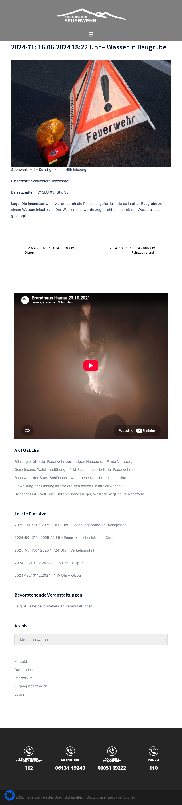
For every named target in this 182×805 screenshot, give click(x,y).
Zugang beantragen (30, 686)
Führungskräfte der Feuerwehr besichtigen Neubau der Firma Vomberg (73, 461)
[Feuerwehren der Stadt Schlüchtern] (91, 15)
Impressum (23, 678)
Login (19, 694)
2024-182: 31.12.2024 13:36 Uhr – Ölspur (48, 563)
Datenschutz (25, 669)
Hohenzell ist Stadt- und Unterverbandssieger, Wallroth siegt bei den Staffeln (79, 494)
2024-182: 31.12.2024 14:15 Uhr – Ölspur (48, 575)
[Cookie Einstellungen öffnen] (9, 799)
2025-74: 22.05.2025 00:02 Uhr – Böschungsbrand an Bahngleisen (70, 525)
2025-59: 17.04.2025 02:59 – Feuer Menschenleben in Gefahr (65, 537)
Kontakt (20, 661)
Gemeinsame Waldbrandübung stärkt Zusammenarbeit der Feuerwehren (74, 469)
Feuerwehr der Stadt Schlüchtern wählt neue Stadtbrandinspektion (70, 477)
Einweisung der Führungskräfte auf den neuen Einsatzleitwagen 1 (68, 486)
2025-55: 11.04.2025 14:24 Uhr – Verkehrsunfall (54, 550)
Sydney (129, 797)
